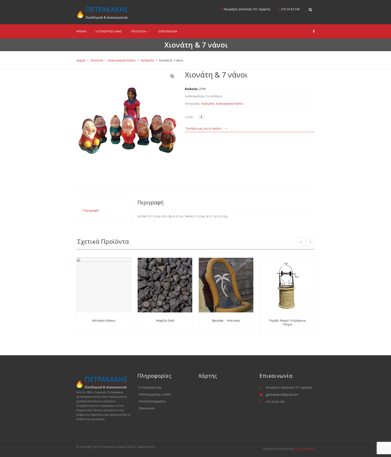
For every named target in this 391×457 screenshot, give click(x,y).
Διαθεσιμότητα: (195, 96)
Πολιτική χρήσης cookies (154, 394)
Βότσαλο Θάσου (103, 320)
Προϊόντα (96, 60)
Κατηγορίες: (192, 103)
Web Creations (305, 449)
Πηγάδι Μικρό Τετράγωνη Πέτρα (287, 322)
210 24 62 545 (290, 9)
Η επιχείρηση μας (149, 387)
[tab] (104, 210)
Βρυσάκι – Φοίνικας (226, 320)
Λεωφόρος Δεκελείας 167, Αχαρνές (246, 9)
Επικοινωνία (146, 408)
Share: (189, 117)
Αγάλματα (147, 60)
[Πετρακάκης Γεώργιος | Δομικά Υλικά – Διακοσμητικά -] (102, 13)
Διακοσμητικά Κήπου (122, 60)
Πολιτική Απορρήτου (152, 401)
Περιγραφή (91, 210)
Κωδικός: (191, 89)
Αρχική (80, 60)
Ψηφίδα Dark (165, 320)
